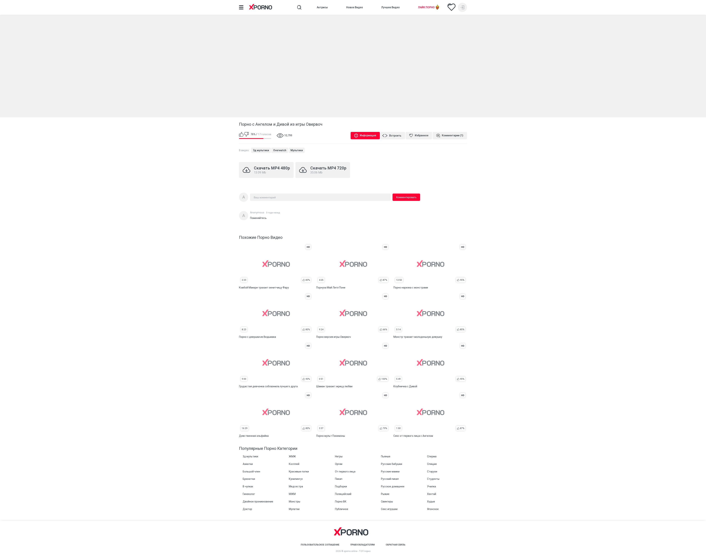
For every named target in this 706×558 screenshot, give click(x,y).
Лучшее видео (390, 7)
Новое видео (354, 7)
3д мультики (261, 150)
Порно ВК (340, 501)
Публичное (341, 509)
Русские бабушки (391, 464)
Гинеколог (249, 494)
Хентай (431, 494)
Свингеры (387, 501)
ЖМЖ (292, 456)
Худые (431, 501)
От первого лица (345, 471)
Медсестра (296, 486)
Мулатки (294, 509)
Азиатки (248, 464)
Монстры (294, 501)
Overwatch (279, 150)
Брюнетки (249, 478)
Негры (339, 456)
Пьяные (385, 456)
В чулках (248, 486)
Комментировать (406, 197)
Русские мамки (390, 471)
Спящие (432, 464)
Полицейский (343, 494)
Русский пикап (390, 478)
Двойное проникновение (258, 501)
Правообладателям (362, 544)
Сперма (431, 456)
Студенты (433, 478)
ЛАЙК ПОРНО (426, 7)
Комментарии (452, 135)
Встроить (395, 135)
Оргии (338, 464)
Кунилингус (296, 478)
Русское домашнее (392, 486)
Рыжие (385, 494)
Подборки (341, 486)
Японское (433, 509)
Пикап (338, 478)
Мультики (296, 150)
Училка (431, 486)
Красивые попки (299, 471)
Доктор (247, 509)
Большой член (251, 471)
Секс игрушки (389, 509)
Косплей (294, 464)
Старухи (432, 471)
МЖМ (292, 494)
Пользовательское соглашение (320, 544)
